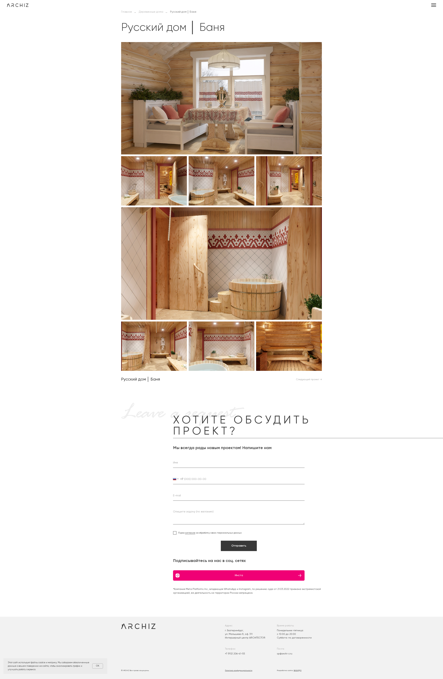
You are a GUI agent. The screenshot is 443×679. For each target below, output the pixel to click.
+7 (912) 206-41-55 (235, 653)
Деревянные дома (151, 12)
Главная (126, 12)
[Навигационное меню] (433, 5)
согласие (190, 532)
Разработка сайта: (289, 670)
